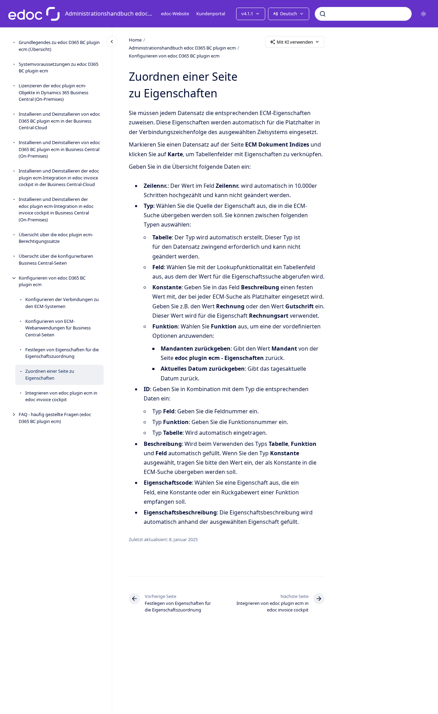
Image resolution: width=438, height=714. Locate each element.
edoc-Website (175, 13)
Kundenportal (210, 13)
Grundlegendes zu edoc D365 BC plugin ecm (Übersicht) (59, 46)
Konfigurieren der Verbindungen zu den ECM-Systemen (62, 303)
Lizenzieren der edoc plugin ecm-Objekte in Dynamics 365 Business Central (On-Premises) (53, 93)
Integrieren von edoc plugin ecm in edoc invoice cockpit (61, 396)
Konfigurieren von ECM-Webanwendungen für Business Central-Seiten (58, 328)
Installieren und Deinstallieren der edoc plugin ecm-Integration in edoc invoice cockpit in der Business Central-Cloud (59, 178)
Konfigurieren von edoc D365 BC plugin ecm (52, 281)
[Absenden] (322, 13)
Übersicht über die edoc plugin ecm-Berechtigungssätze (56, 238)
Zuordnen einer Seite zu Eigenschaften (49, 374)
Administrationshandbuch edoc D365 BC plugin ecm (109, 13)
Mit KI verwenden (295, 42)
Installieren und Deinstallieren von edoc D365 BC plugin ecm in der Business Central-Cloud (59, 121)
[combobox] (363, 13)
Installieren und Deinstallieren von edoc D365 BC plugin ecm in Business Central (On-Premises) (59, 149)
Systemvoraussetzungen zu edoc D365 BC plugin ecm (58, 67)
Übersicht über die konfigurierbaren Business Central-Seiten (56, 259)
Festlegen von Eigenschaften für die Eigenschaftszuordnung (62, 353)
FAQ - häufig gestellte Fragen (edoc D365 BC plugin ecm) (55, 418)
